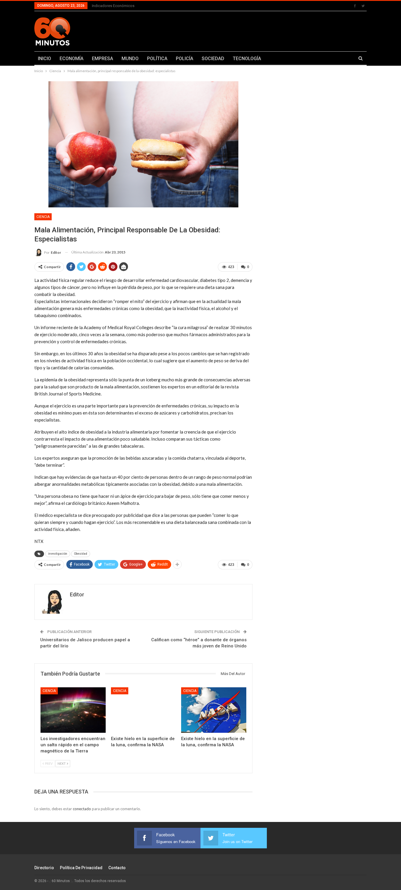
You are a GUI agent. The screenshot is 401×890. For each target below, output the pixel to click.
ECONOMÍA (71, 58)
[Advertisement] (258, 30)
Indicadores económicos (113, 6)
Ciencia (43, 217)
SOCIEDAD (213, 58)
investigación (57, 553)
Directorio (44, 867)
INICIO (44, 58)
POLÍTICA (157, 58)
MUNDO (130, 58)
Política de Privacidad (81, 867)
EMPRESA (102, 58)
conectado (82, 808)
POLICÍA (184, 58)
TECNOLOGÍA (247, 58)
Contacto (117, 867)
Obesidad (80, 553)
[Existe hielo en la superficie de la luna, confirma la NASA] (143, 710)
